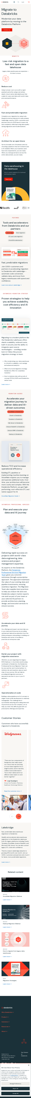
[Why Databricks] (13, 1012)
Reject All (15, 1088)
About (4, 1031)
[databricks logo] (7, 1008)
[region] (15, 1080)
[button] (18, 2)
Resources (5, 1026)
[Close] (29, 1065)
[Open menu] (29, 2)
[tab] (9, 232)
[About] (7, 1031)
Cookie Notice (14, 1075)
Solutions (5, 1022)
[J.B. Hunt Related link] (22, 208)
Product (4, 1017)
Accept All (15, 1093)
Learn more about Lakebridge (11, 285)
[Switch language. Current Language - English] (14, 2)
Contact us (7, 30)
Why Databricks (7, 1012)
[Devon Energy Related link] (12, 208)
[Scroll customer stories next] (18, 816)
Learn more (5, 384)
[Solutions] (9, 1022)
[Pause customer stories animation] (29, 208)
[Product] (8, 1017)
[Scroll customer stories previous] (12, 816)
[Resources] (9, 1027)
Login (22, 2)
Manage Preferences (15, 1083)
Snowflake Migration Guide (10, 496)
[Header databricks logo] (4, 2)
